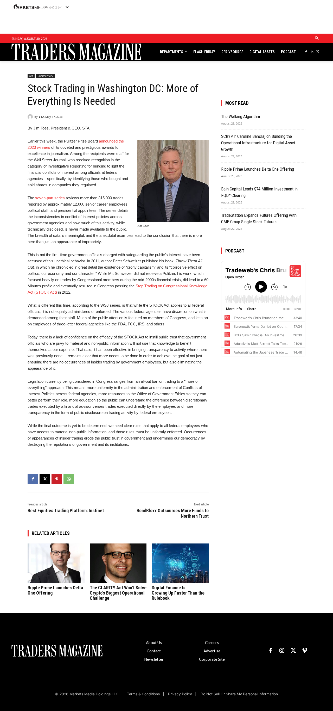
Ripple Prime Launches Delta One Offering (55, 590)
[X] (318, 52)
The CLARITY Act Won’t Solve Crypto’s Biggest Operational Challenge (118, 593)
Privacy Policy (180, 694)
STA (41, 117)
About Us (154, 642)
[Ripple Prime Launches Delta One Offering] (56, 563)
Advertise (211, 650)
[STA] (31, 116)
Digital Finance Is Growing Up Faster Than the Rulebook (178, 593)
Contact (154, 650)
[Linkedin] (312, 52)
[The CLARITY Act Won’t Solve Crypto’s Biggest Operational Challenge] (118, 563)
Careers (212, 642)
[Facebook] (306, 52)
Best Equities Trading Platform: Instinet (66, 510)
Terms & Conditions (143, 694)
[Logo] (45, 52)
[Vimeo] (304, 651)
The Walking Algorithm (240, 116)
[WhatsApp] (68, 479)
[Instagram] (281, 651)
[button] (317, 38)
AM (31, 76)
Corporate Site (212, 659)
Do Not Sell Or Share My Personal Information (239, 694)
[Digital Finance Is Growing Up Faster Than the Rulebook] (180, 563)
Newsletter (154, 659)
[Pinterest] (57, 479)
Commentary (45, 76)
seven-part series (50, 198)
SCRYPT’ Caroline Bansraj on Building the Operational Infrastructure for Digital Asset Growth (258, 143)
